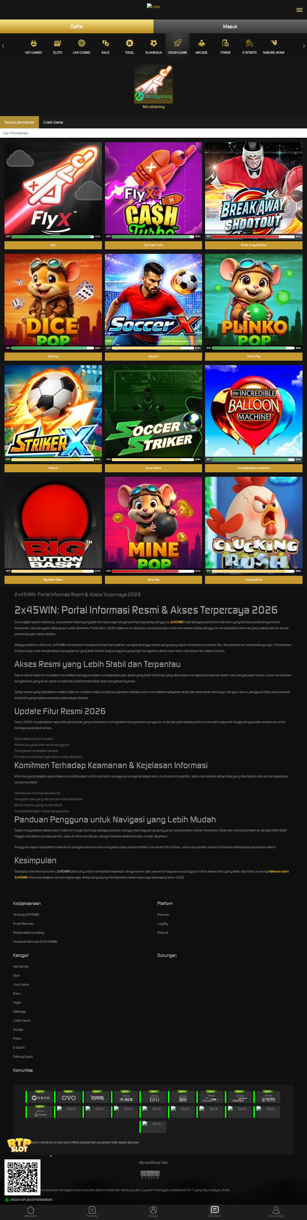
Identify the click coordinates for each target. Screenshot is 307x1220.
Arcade (201, 52)
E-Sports (250, 52)
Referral (162, 932)
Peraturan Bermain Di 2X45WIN (35, 941)
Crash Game (177, 52)
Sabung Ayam (273, 52)
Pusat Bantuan (23, 923)
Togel (129, 52)
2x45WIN (176, 622)
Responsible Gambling (28, 932)
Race (105, 52)
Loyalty (162, 923)
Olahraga (153, 52)
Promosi (163, 914)
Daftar (76, 26)
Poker (226, 52)
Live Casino (81, 52)
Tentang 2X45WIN (26, 914)
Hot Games (33, 52)
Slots (57, 52)
